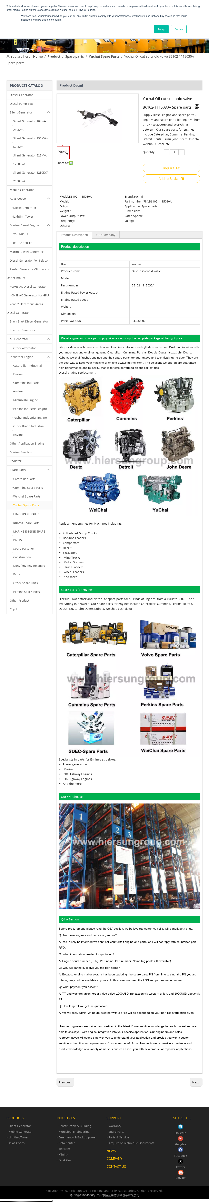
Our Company (105, 235)
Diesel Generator (21, 95)
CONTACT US (116, 1166)
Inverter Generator (22, 330)
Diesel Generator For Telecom (30, 260)
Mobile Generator (22, 190)
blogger (181, 1178)
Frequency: (67, 221)
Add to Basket (169, 178)
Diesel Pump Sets (21, 104)
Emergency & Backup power (78, 1137)
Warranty (115, 1126)
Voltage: (130, 221)
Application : (133, 206)
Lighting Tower (19, 1137)
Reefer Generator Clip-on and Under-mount (28, 273)
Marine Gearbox (21, 452)
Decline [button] (179, 29)
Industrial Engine (21, 357)
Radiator (15, 461)
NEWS (111, 1151)
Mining (63, 1154)
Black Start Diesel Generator (29, 321)
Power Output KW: (72, 216)
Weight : (65, 211)
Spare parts (18, 470)
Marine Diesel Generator (26, 252)
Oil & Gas (65, 1160)
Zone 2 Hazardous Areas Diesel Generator (25, 308)
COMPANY (114, 1158)
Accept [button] (161, 29)
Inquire (168, 168)
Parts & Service (119, 1137)
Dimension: (132, 211)
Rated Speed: (134, 216)
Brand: (129, 196)
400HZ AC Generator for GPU (29, 295)
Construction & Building (75, 1126)
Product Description (74, 235)
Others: (65, 226)
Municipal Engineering (74, 1132)
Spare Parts (116, 1132)
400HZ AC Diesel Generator (28, 286)
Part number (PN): (137, 201)
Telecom (64, 1149)
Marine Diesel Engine (24, 225)
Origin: (64, 206)
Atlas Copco (18, 198)
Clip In (14, 609)
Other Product (19, 600)
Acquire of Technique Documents (131, 1143)
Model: (64, 196)
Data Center (67, 1143)
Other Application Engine (27, 443)
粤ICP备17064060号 (83, 1195)
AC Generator (19, 339)
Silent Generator (21, 112)
